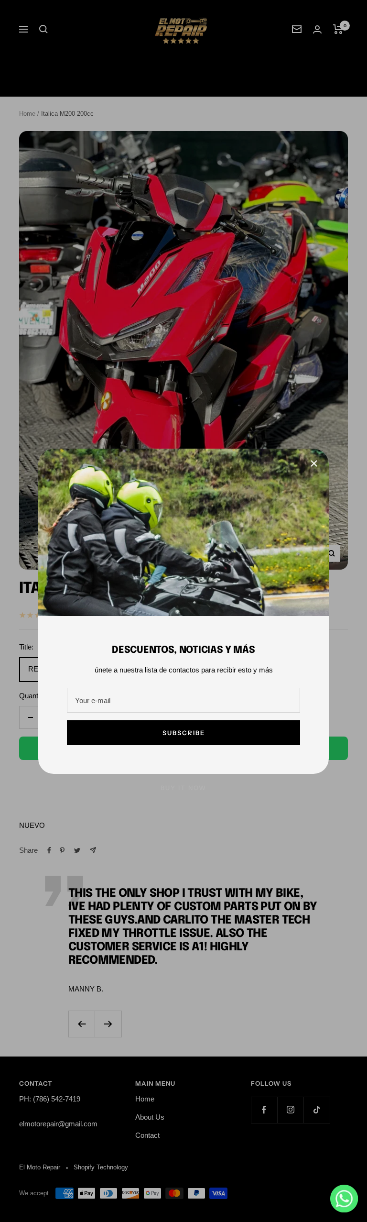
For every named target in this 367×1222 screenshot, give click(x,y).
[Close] (314, 463)
